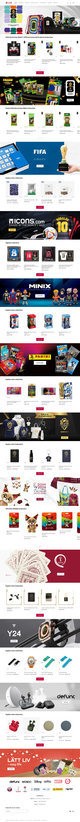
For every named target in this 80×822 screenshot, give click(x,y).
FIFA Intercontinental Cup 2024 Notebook (13, 467)
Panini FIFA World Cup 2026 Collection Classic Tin (30, 60)
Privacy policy (22, 820)
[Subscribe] (26, 811)
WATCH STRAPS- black (11, 672)
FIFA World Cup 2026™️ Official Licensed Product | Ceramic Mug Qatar (66, 60)
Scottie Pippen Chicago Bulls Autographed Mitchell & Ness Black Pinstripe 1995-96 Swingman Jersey (47, 267)
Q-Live (10, 820)
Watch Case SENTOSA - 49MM (30, 672)
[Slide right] (42, 69)
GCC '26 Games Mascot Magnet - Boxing (13, 532)
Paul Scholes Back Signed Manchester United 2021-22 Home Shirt (31, 266)
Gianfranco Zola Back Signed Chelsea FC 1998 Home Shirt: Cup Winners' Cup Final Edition (14, 266)
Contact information (37, 820)
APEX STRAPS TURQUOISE (47, 672)
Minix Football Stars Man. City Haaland (65, 333)
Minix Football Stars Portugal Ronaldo (30, 333)
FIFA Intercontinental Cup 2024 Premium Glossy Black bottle (30, 467)
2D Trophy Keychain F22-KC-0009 (66, 607)
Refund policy (44, 820)
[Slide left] (37, 69)
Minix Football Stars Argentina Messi (48, 333)
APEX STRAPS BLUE (63, 672)
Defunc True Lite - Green (29, 736)
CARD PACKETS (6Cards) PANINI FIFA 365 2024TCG (48, 402)
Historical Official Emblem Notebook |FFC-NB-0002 (47, 200)
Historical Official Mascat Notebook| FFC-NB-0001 (12, 200)
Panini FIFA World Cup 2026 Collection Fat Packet (30, 131)
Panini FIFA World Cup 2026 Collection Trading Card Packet (13, 131)
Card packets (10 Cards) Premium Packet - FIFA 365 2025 (14, 402)
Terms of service (29, 820)
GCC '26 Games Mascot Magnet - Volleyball (48, 534)
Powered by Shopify (15, 820)
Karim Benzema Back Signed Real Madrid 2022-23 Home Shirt (66, 266)
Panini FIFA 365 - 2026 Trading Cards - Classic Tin (65, 402)
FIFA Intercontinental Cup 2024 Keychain (48, 467)
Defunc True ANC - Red (11, 736)
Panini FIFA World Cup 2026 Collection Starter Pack (47, 131)
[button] (67, 2)
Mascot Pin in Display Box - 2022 (31, 199)
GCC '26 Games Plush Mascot (30, 536)
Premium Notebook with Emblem (31, 607)
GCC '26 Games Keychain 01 (65, 531)
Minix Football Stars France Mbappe (12, 333)
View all (40, 72)
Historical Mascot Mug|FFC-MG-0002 (65, 200)
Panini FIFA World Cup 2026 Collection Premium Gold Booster (66, 131)
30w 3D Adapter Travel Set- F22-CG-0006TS (13, 608)
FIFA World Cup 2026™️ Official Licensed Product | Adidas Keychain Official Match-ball (49, 60)
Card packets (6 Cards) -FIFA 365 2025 (31, 402)
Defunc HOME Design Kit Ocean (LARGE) (65, 737)
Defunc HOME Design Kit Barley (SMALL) (48, 737)
